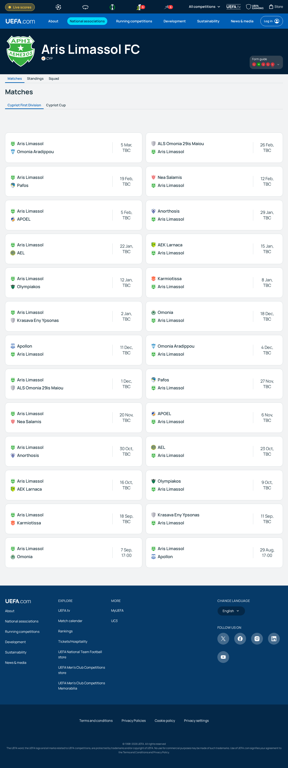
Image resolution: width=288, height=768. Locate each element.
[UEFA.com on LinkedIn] (274, 643)
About (9, 611)
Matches (15, 79)
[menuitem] (54, 21)
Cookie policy (165, 720)
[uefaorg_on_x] (223, 643)
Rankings (65, 631)
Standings (35, 79)
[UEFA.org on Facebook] (240, 643)
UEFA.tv (64, 610)
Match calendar (70, 620)
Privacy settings (196, 720)
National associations (21, 621)
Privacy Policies (134, 720)
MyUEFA (117, 610)
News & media (15, 662)
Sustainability (15, 652)
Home (20, 21)
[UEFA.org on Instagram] (257, 643)
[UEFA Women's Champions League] (85, 6)
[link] (53, 21)
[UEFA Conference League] (112, 6)
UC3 (114, 620)
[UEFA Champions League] (58, 6)
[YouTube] (223, 661)
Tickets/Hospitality (72, 641)
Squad (54, 79)
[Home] (18, 601)
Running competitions (22, 631)
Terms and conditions (96, 720)
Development (15, 642)
